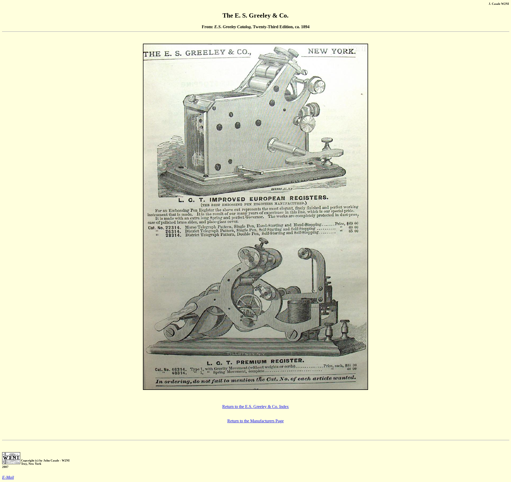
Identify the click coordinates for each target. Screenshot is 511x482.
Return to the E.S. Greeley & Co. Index (255, 406)
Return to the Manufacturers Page (255, 421)
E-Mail (8, 477)
